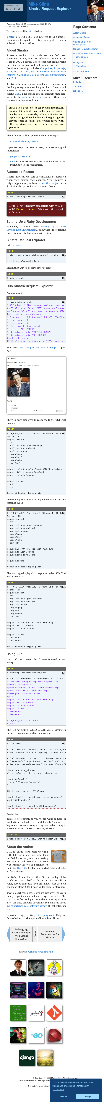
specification (32, 97)
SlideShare (78, 91)
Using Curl (78, 62)
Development (81, 56)
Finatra (18, 71)
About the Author (81, 71)
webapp (37, 347)
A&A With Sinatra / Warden (24, 141)
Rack (17, 93)
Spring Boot (58, 74)
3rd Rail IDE (19, 868)
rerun (40, 183)
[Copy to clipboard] (63, 197)
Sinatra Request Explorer (85, 48)
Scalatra (31, 74)
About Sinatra (79, 32)
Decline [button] (63, 1096)
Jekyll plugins (44, 915)
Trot (13, 78)
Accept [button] (87, 1096)
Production (80, 65)
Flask (26, 71)
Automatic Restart (81, 37)
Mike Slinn (38, 4)
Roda (23, 74)
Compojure (46, 68)
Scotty (40, 74)
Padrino (44, 71)
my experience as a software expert (26, 906)
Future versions (25, 209)
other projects (53, 183)
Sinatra (10, 36)
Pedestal (55, 71)
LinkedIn (48, 951)
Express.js (59, 68)
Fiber (9, 71)
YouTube (77, 86)
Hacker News (36, 951)
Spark (48, 74)
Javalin (35, 71)
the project (17, 245)
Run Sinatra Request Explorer (87, 53)
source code (33, 55)
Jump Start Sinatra (20, 156)
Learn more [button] (58, 1089)
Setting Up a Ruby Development (82, 43)
